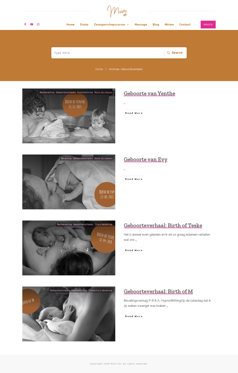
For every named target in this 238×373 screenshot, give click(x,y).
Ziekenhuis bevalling (100, 290)
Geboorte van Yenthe (149, 93)
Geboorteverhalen (66, 92)
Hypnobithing (85, 92)
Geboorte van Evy (146, 159)
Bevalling (66, 158)
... (124, 102)
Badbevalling (47, 92)
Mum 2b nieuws (103, 92)
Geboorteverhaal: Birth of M (158, 291)
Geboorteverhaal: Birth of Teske (163, 225)
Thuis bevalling (103, 224)
